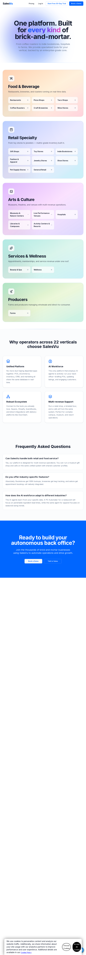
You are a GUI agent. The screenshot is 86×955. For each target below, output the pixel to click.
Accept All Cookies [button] (77, 947)
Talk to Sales (53, 561)
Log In (40, 3)
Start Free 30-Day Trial (57, 3)
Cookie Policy (26, 952)
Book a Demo (76, 3)
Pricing (31, 3)
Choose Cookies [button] (66, 947)
